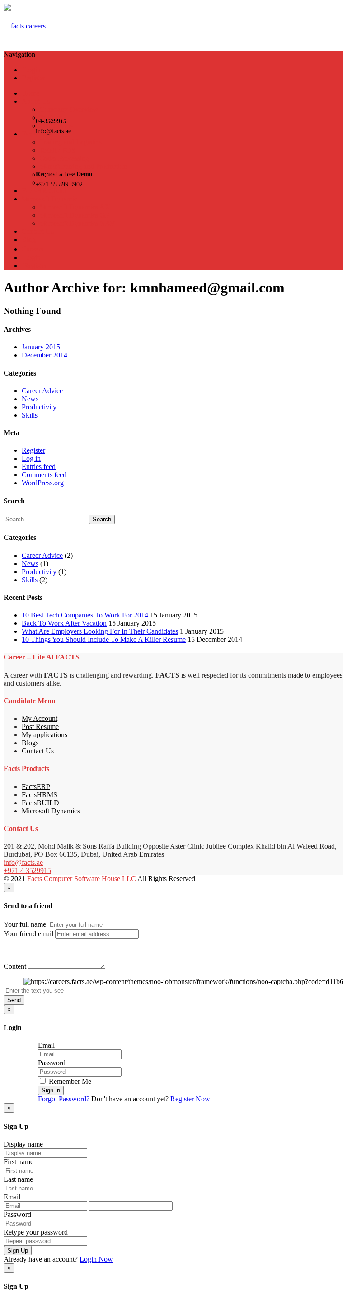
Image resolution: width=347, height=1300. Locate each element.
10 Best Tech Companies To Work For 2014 (85, 615)
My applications (44, 734)
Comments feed (44, 474)
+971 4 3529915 (27, 870)
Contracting (56, 174)
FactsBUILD (40, 803)
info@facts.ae (23, 862)
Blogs (30, 743)
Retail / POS (57, 150)
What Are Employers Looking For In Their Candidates (100, 631)
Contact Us (38, 231)
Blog (29, 239)
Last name (18, 1179)
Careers (32, 249)
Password (52, 1063)
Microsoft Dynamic (49, 199)
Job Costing (57, 182)
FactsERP (36, 786)
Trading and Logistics (71, 142)
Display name (23, 1144)
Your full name (25, 924)
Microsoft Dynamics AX (75, 207)
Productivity (39, 407)
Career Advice (42, 391)
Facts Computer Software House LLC (81, 878)
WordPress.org (43, 483)
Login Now (96, 1259)
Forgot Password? (63, 1099)
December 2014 (44, 355)
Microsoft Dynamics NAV (77, 223)
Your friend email (28, 934)
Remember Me (69, 1081)
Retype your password (36, 1232)
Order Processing (64, 158)
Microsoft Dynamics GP (74, 215)
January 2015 (41, 347)
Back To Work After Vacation (64, 623)
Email (46, 1045)
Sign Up (17, 1250)
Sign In (51, 1090)
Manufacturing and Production (83, 166)
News (30, 399)
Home (30, 93)
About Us (36, 101)
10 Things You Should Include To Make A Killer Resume (104, 639)
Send (14, 1000)
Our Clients (56, 126)
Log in (31, 458)
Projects (51, 117)
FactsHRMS (39, 795)
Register (33, 78)
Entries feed (39, 466)
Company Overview (69, 109)
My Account (39, 718)
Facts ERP (37, 134)
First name (18, 1161)
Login (31, 70)
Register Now (190, 1099)
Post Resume (40, 726)
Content (15, 966)
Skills (30, 415)
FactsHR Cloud (44, 191)
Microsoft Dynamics (51, 811)
